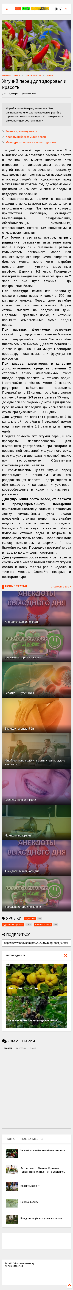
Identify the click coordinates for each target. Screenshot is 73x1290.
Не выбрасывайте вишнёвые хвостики (43, 1150)
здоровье (49, 75)
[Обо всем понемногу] (32, 9)
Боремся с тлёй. (30, 1202)
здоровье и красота (33, 75)
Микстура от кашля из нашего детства (30, 142)
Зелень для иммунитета (21, 131)
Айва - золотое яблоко (24, 988)
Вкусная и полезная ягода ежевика (33, 1020)
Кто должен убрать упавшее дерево (42, 1218)
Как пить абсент (30, 1185)
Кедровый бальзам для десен (25, 137)
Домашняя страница (11, 75)
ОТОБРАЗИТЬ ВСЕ (60, 587)
